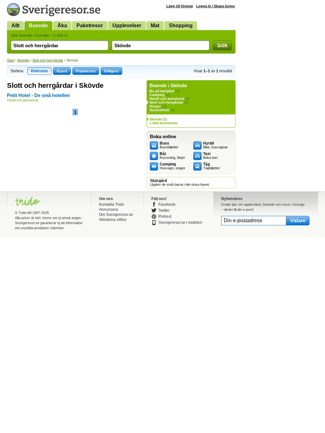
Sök (222, 45)
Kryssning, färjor (172, 155)
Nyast (61, 71)
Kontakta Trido (111, 204)
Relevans (39, 71)
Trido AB (24, 213)
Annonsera (108, 209)
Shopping (181, 25)
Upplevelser (126, 25)
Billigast (111, 71)
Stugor (155, 106)
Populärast (86, 71)
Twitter (163, 210)
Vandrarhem (159, 110)
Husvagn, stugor (172, 166)
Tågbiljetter (211, 166)
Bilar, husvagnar (215, 145)
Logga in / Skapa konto (215, 6)
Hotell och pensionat (166, 98)
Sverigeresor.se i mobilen (180, 222)
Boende (38, 25)
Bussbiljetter (169, 145)
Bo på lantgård (161, 91)
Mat (155, 25)
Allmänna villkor (113, 219)
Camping (157, 95)
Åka (62, 25)
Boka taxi (210, 155)
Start (10, 60)
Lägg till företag (179, 6)
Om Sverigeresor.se (116, 214)
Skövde (155, 119)
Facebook (167, 204)
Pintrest (164, 216)
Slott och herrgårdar (47, 60)
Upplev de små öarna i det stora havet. (180, 182)
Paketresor (89, 25)
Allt (15, 25)
